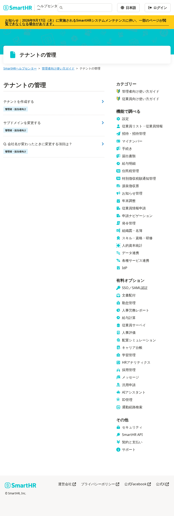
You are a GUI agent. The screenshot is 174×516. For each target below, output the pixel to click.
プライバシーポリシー (100, 484)
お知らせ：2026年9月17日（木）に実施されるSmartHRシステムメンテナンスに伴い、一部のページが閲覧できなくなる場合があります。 (85, 22)
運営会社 (67, 484)
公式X (162, 484)
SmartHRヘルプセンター (20, 68)
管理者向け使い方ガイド (58, 68)
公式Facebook (137, 484)
